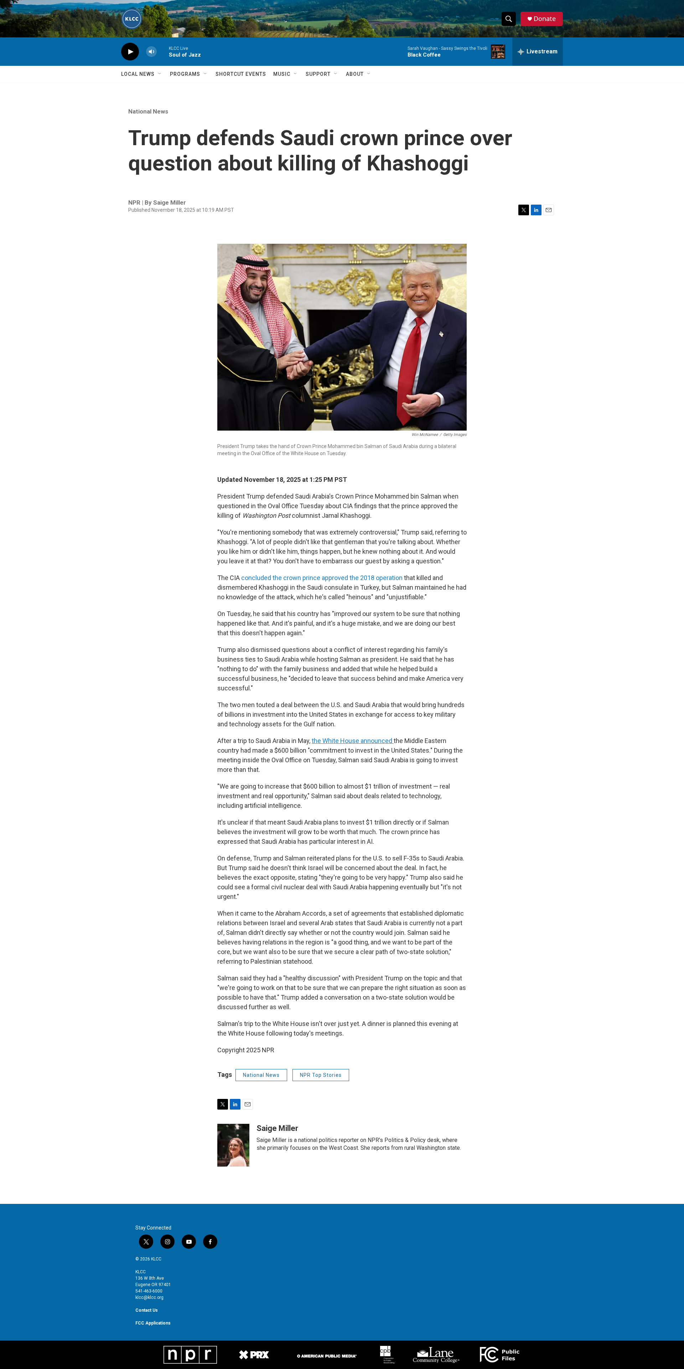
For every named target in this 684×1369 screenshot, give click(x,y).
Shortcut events (241, 74)
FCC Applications (153, 1323)
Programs (185, 74)
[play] (130, 52)
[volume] (151, 52)
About (355, 74)
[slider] (163, 51)
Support (318, 74)
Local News (138, 74)
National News (148, 111)
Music (281, 74)
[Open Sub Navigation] (160, 74)
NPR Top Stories (321, 1075)
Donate (545, 18)
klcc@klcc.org (149, 1297)
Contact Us (146, 1310)
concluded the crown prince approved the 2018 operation (322, 577)
